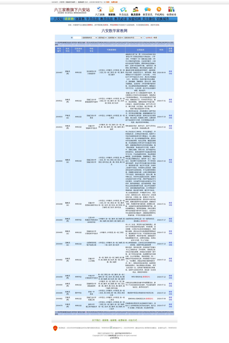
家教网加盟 (112, 335)
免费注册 (114, 2)
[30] (166, 43)
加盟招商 (134, 19)
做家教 (80, 19)
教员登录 (135, 14)
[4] (92, 43)
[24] (147, 43)
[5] (94, 43)
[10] (105, 43)
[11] (108, 43)
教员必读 (120, 19)
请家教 (105, 320)
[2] (87, 43)
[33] (56, 45)
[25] (150, 43)
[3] (90, 43)
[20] (135, 43)
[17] (126, 43)
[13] (114, 43)
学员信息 (124, 14)
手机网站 (159, 14)
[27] (156, 43)
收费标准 (171, 14)
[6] (96, 43)
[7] (98, 43)
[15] (120, 43)
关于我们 (96, 320)
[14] (117, 43)
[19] (132, 43)
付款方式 (133, 320)
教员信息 (106, 19)
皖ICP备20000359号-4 (123, 333)
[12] (111, 43)
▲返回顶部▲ (114, 338)
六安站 (58, 19)
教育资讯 (147, 14)
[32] (172, 43)
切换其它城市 (70, 2)
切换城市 (162, 19)
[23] (144, 43)
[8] (100, 43)
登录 (107, 2)
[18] (129, 43)
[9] (102, 43)
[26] (153, 43)
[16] (123, 43)
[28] (159, 43)
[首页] (100, 8)
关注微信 (148, 19)
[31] (169, 43)
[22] (141, 43)
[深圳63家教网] (71, 14)
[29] (163, 43)
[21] (138, 43)
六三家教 (100, 14)
